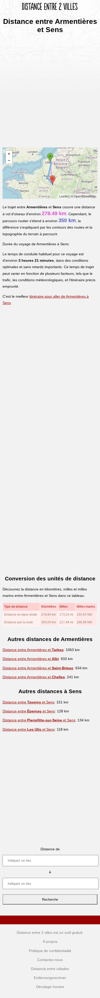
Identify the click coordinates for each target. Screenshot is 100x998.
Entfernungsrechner (50, 978)
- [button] (9, 160)
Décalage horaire (50, 987)
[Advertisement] (50, 89)
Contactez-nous (50, 960)
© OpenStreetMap (83, 196)
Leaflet (64, 196)
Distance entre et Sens (28, 702)
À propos (50, 941)
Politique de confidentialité (50, 951)
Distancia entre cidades (50, 969)
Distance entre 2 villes (34, 932)
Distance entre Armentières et (33, 650)
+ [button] (9, 153)
